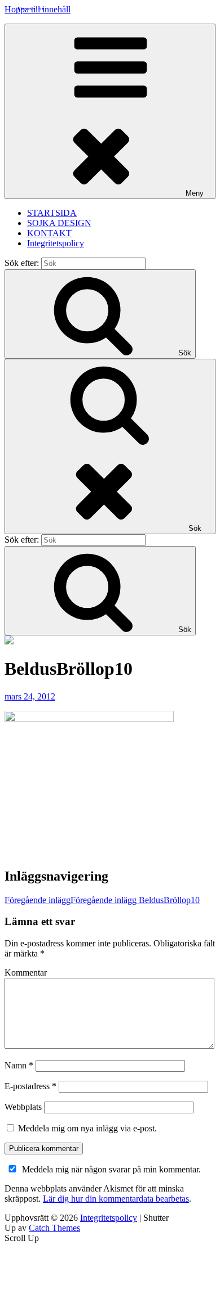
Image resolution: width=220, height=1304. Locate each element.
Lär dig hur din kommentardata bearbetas (116, 1198)
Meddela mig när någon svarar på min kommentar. (111, 1169)
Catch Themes (54, 1228)
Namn (19, 1065)
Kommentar (26, 972)
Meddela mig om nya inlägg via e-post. (87, 1128)
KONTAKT (49, 233)
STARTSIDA (52, 213)
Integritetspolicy (55, 243)
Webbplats (23, 1107)
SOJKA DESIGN (59, 223)
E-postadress (30, 1086)
